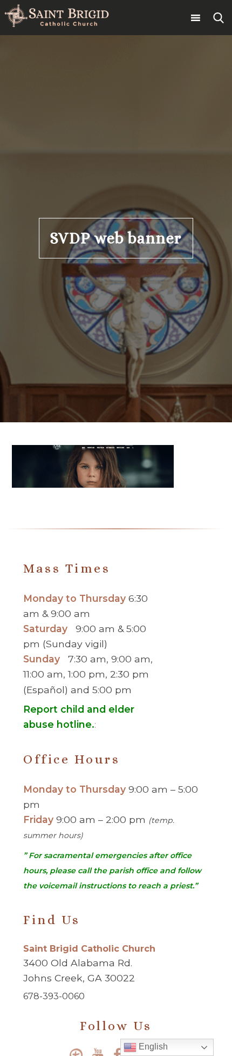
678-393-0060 (54, 996)
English (152, 1046)
